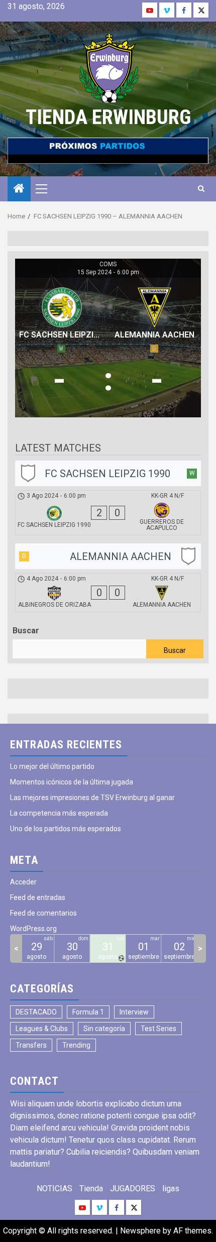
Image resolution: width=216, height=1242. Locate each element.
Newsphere (140, 1230)
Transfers (31, 1045)
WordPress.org (33, 929)
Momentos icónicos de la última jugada (71, 782)
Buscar (26, 630)
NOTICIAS (54, 1188)
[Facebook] (183, 10)
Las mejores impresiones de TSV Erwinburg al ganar (92, 798)
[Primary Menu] (46, 188)
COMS (108, 264)
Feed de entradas (37, 897)
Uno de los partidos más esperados (65, 829)
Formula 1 (88, 1012)
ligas (170, 1188)
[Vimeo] (166, 10)
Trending (76, 1045)
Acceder (23, 882)
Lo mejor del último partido (52, 766)
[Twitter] (200, 10)
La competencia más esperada (59, 813)
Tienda (91, 1188)
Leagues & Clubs (42, 1029)
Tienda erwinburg (108, 117)
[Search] (201, 188)
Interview (134, 1012)
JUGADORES (132, 1188)
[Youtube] (149, 10)
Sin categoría (104, 1029)
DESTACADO (36, 1012)
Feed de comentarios (43, 913)
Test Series (158, 1029)
